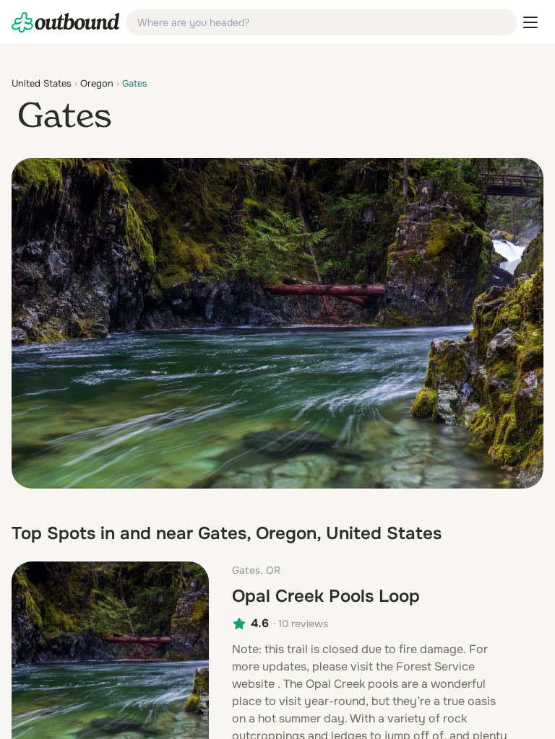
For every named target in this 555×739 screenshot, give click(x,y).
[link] (66, 22)
